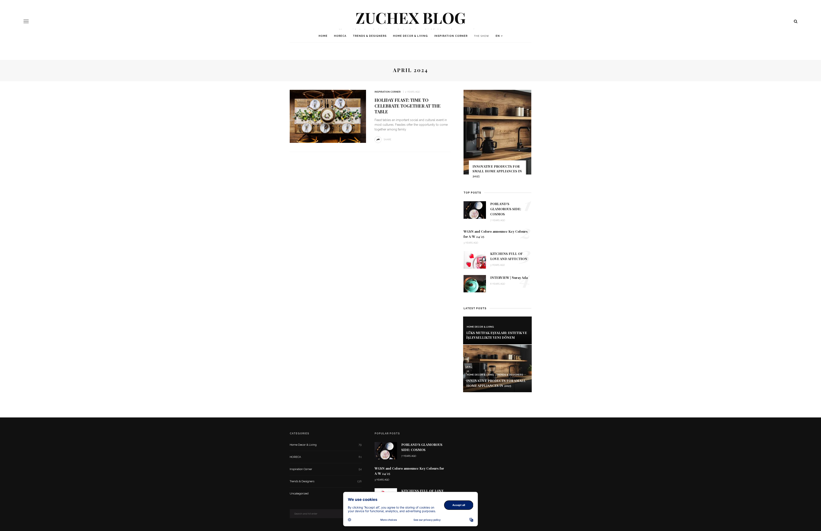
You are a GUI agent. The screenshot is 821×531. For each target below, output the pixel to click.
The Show (481, 35)
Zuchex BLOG (411, 17)
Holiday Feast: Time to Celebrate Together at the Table (408, 105)
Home (323, 35)
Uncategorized (326, 493)
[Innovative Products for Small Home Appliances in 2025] (497, 368)
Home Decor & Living (410, 35)
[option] (497, 136)
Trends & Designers (370, 35)
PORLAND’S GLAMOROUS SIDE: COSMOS (505, 209)
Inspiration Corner (451, 35)
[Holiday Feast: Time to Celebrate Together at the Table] (328, 116)
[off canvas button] (26, 21)
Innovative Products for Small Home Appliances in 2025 (497, 171)
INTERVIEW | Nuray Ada (509, 277)
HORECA (340, 35)
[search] (796, 21)
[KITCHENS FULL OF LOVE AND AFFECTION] (475, 259)
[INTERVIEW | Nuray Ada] (475, 283)
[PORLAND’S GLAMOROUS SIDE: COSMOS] (475, 210)
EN (498, 35)
